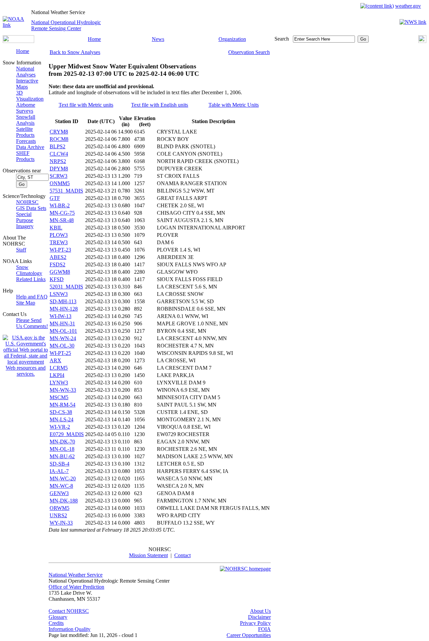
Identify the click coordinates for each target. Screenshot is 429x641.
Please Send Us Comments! (32, 323)
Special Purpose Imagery (25, 220)
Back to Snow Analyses (75, 52)
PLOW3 (59, 235)
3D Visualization (30, 96)
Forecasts (26, 141)
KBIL (56, 227)
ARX (55, 360)
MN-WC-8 (61, 486)
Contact (182, 555)
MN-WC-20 (63, 478)
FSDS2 (57, 264)
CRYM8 (59, 132)
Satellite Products (25, 132)
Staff (21, 250)
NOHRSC (27, 202)
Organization (232, 39)
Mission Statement (148, 555)
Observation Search (249, 52)
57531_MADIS (66, 191)
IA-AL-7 (59, 471)
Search (281, 39)
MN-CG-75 (62, 213)
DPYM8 (59, 168)
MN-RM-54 (62, 405)
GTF (55, 198)
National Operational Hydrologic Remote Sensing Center (66, 25)
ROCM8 (59, 139)
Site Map (25, 303)
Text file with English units (159, 105)
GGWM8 (60, 272)
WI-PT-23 (60, 250)
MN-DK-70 (62, 441)
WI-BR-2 (60, 205)
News (158, 39)
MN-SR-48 (62, 220)
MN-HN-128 (64, 309)
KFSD (57, 279)
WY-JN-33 (61, 523)
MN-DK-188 (64, 500)
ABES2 (58, 257)
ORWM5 (59, 508)
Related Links (31, 279)
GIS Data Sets (31, 208)
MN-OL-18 (62, 449)
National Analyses (26, 71)
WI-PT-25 (60, 353)
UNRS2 (58, 515)
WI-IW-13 (60, 316)
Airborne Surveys (25, 108)
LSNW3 (59, 294)
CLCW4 (59, 154)
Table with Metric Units (233, 105)
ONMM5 (60, 183)
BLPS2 (57, 146)
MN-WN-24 (63, 338)
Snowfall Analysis (25, 120)
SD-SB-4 (59, 464)
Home (94, 39)
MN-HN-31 (62, 323)
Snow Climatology (29, 270)
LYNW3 (59, 382)
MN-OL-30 (62, 346)
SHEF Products (25, 156)
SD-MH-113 (63, 301)
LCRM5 (59, 368)
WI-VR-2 (60, 427)
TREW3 (59, 242)
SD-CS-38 (61, 412)
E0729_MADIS (67, 434)
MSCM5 (59, 397)
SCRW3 (58, 176)
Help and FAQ (32, 297)
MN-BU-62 (62, 456)
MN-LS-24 (61, 419)
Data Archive (30, 147)
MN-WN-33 (63, 390)
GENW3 (59, 493)
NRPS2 (58, 161)
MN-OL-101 (63, 331)
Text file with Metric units (86, 105)
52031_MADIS (66, 286)
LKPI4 (57, 375)
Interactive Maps (27, 84)
